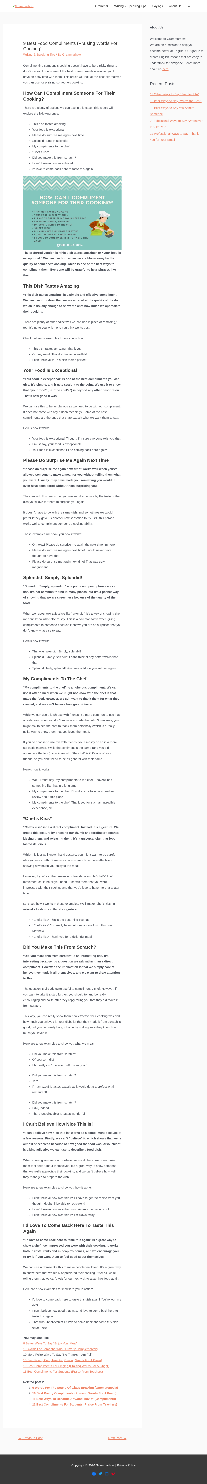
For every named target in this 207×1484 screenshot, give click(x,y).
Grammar (101, 6)
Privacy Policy (126, 1465)
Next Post (117, 1438)
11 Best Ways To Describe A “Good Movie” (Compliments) (74, 1399)
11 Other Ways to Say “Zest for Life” (174, 94)
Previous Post (30, 1438)
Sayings (157, 6)
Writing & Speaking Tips (130, 6)
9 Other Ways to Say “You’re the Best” (176, 101)
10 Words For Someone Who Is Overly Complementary (60, 1349)
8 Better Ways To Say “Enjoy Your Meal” (50, 1343)
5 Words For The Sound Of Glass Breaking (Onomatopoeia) (75, 1387)
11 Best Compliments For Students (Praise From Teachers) (63, 1371)
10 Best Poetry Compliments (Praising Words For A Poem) (62, 1360)
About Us (175, 6)
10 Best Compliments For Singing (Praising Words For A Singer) (66, 1366)
